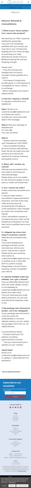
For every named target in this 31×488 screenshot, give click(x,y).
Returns (15, 441)
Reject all (12, 485)
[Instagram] (20, 407)
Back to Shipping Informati (10, 371)
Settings (4, 485)
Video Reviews (15, 432)
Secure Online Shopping (16, 431)
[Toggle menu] (2, 2)
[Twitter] (13, 407)
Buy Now (15, 420)
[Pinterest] (18, 407)
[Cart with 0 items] (28, 2)
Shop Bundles (15, 419)
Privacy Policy (12, 482)
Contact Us (15, 429)
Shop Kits (15, 416)
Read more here (22, 471)
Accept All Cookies (22, 485)
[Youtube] (15, 407)
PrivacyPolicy (15, 445)
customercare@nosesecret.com (18, 457)
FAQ (15, 446)
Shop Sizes (15, 417)
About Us (15, 428)
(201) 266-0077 (18, 456)
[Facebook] (10, 407)
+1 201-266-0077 (18, 454)
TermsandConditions (15, 443)
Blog (15, 434)
